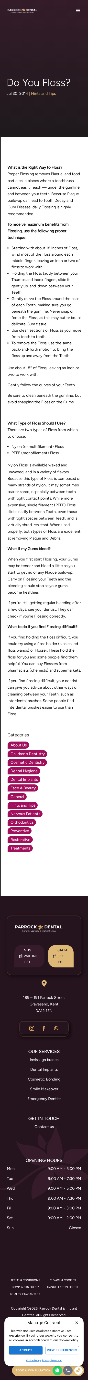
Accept (25, 1350)
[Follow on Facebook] (44, 1028)
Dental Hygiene (24, 771)
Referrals (44, 1142)
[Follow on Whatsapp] (56, 1028)
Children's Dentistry (28, 754)
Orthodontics (22, 822)
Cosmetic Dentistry (27, 762)
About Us (19, 745)
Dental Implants (24, 779)
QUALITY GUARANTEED (25, 1294)
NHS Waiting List (31, 956)
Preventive (20, 831)
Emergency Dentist (44, 1098)
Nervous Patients (25, 813)
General (17, 796)
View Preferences (62, 1350)
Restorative (20, 839)
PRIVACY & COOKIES (62, 1280)
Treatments (20, 848)
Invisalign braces (44, 1059)
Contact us (44, 1126)
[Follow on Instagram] (32, 1028)
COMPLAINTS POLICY (25, 1287)
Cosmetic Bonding (44, 1079)
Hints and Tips (43, 93)
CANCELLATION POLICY (62, 1287)
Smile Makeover (44, 1089)
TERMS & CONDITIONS (25, 1280)
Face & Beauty (23, 788)
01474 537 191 (62, 956)
